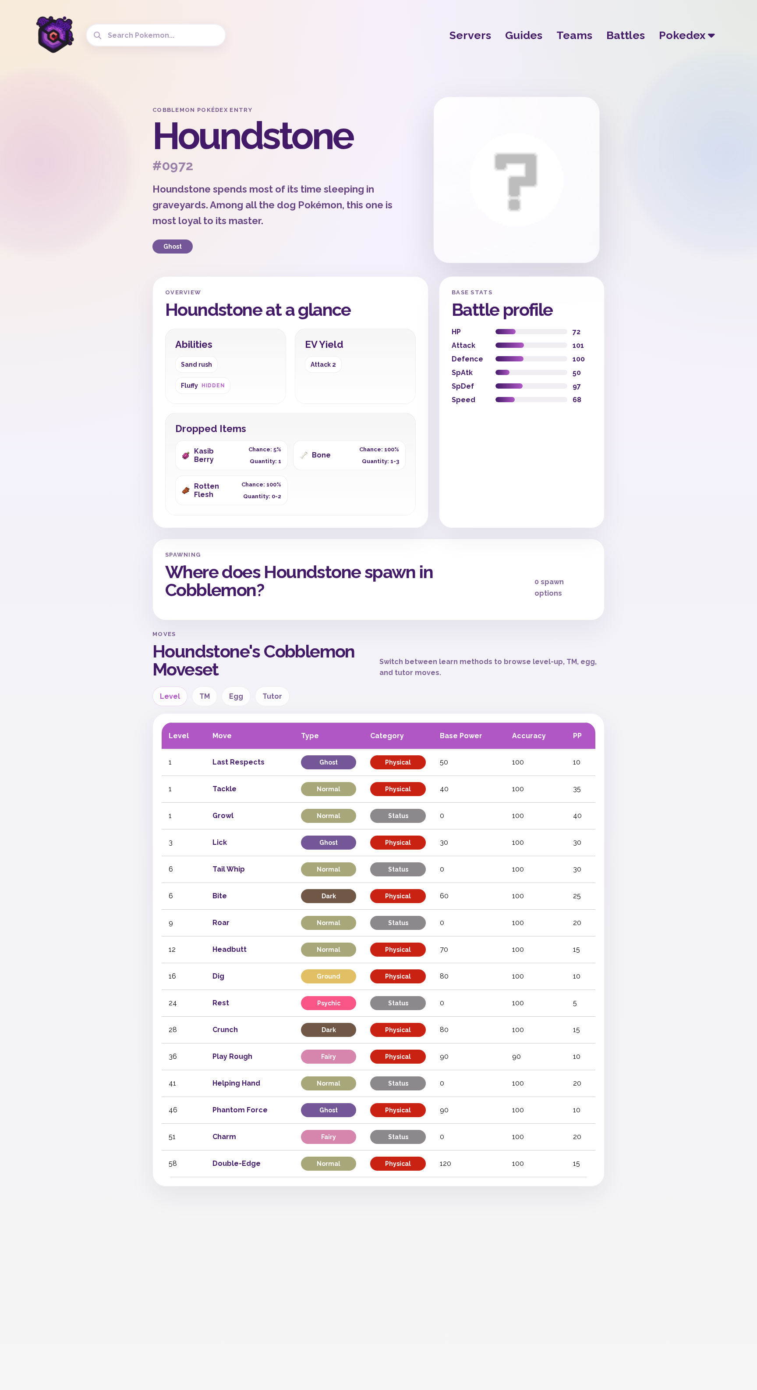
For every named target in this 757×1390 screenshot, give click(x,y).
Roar (221, 922)
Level (170, 696)
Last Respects (238, 762)
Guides (523, 35)
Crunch (225, 1030)
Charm (224, 1137)
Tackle (224, 789)
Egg (236, 696)
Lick (219, 842)
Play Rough (232, 1056)
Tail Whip (228, 869)
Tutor (272, 696)
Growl (222, 815)
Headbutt (229, 949)
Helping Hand (236, 1083)
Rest (220, 1003)
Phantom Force (240, 1110)
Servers (470, 35)
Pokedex (683, 35)
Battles (625, 35)
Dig (218, 976)
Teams (574, 35)
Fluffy (203, 385)
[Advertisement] (76, 228)
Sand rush (196, 364)
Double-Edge (236, 1163)
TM (204, 696)
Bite (219, 896)
